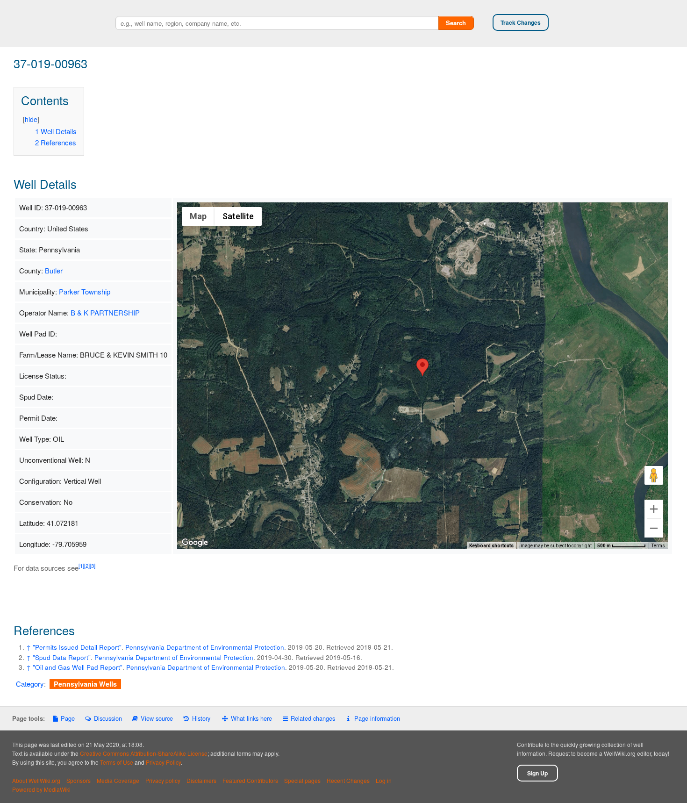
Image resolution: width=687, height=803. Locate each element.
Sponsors (78, 780)
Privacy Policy (163, 762)
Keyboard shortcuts (491, 545)
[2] (87, 565)
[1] (81, 565)
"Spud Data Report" (62, 657)
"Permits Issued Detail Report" (77, 647)
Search (456, 22)
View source (157, 718)
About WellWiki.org (36, 780)
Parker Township (84, 291)
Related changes (313, 718)
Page (68, 718)
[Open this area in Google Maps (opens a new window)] (194, 543)
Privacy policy (162, 780)
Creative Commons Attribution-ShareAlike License (144, 753)
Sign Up (537, 773)
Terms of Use (116, 762)
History (201, 718)
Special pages (302, 780)
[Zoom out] (653, 528)
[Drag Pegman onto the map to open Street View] (653, 475)
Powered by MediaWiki (41, 789)
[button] (422, 367)
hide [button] (31, 119)
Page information (377, 718)
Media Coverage (118, 780)
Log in (384, 780)
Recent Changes (348, 780)
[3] (92, 565)
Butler (54, 270)
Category (30, 683)
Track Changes (521, 22)
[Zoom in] (653, 509)
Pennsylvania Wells (85, 683)
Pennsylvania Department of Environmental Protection (204, 647)
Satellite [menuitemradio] (238, 216)
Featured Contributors (250, 780)
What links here (251, 718)
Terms (658, 545)
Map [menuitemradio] (198, 216)
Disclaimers (201, 780)
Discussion (108, 718)
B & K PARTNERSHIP (105, 312)
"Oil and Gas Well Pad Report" (77, 667)
